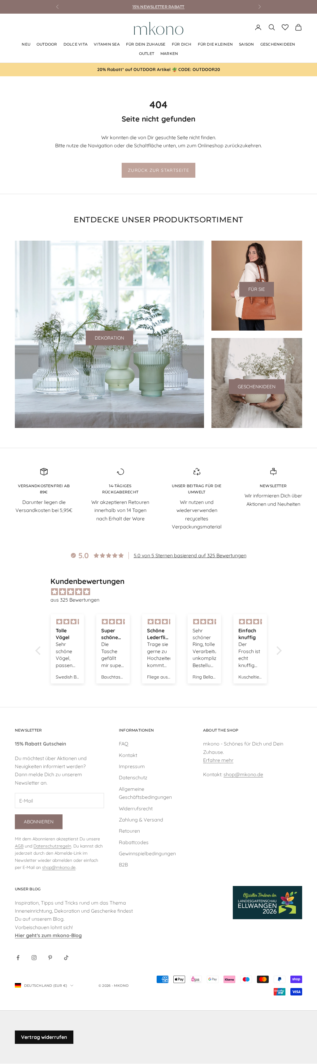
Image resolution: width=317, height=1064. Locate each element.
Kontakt (128, 755)
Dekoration (109, 338)
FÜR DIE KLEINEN (215, 44)
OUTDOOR (47, 44)
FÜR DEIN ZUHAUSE (146, 44)
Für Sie (256, 289)
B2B (123, 864)
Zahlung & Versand (141, 820)
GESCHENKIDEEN (277, 44)
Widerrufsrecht (136, 808)
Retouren (129, 831)
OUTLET (146, 53)
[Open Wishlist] (285, 27)
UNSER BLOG (28, 889)
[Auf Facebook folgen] (18, 958)
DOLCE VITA (75, 44)
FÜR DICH (182, 44)
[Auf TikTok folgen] (66, 958)
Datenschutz (133, 777)
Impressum (132, 766)
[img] (161, 592)
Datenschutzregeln (52, 846)
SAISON (246, 44)
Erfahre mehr (218, 760)
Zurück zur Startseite (158, 170)
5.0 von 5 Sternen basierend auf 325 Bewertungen (190, 555)
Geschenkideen (257, 387)
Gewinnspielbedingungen (147, 853)
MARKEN (169, 53)
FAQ (123, 744)
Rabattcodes (134, 842)
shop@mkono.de (59, 867)
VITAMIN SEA (107, 44)
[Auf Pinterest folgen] (50, 958)
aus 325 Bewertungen (74, 600)
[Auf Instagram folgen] (34, 958)
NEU (26, 44)
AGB (19, 846)
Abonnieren (39, 822)
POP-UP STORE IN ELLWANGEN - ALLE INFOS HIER (158, 9)
